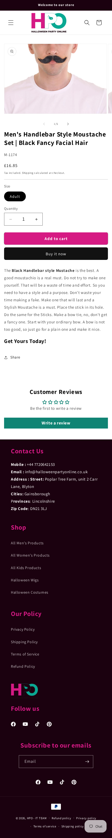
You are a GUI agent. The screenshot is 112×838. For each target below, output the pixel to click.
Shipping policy (72, 826)
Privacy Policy (23, 629)
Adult (15, 196)
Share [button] (15, 357)
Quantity (11, 208)
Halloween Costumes (29, 592)
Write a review (56, 423)
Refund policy (61, 818)
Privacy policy (86, 818)
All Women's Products (30, 555)
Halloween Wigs (25, 580)
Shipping (27, 173)
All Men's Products (27, 543)
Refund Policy (23, 666)
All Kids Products (26, 567)
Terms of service (44, 826)
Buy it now (56, 253)
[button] (11, 23)
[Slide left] (44, 124)
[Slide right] (68, 124)
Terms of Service (25, 654)
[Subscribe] (87, 761)
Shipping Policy (24, 641)
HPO (30, 818)
